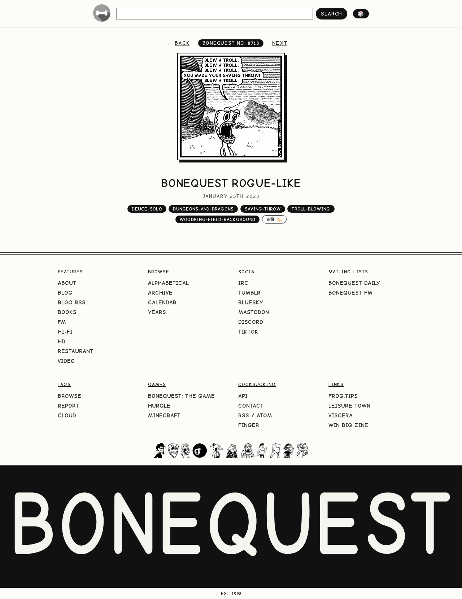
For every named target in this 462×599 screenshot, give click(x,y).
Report (68, 405)
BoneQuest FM (350, 292)
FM (62, 321)
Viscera (340, 415)
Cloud (67, 415)
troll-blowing (311, 209)
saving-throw (263, 209)
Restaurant (75, 351)
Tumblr (249, 292)
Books (67, 312)
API (243, 395)
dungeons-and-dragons (203, 209)
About (67, 282)
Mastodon (253, 312)
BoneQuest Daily (354, 282)
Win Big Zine (348, 425)
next (279, 43)
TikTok (248, 331)
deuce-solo (147, 209)
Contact (250, 405)
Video (66, 360)
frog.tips (343, 395)
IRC (243, 282)
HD (61, 341)
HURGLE (159, 405)
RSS (243, 415)
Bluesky (250, 302)
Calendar (162, 302)
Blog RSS (72, 302)
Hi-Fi (65, 331)
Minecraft (164, 415)
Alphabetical (168, 282)
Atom (264, 415)
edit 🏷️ (274, 219)
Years (157, 312)
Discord (250, 321)
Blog (65, 292)
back (182, 43)
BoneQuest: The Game (181, 395)
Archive (160, 292)
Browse (69, 395)
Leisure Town (349, 405)
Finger (248, 425)
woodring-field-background (217, 219)
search (331, 14)
